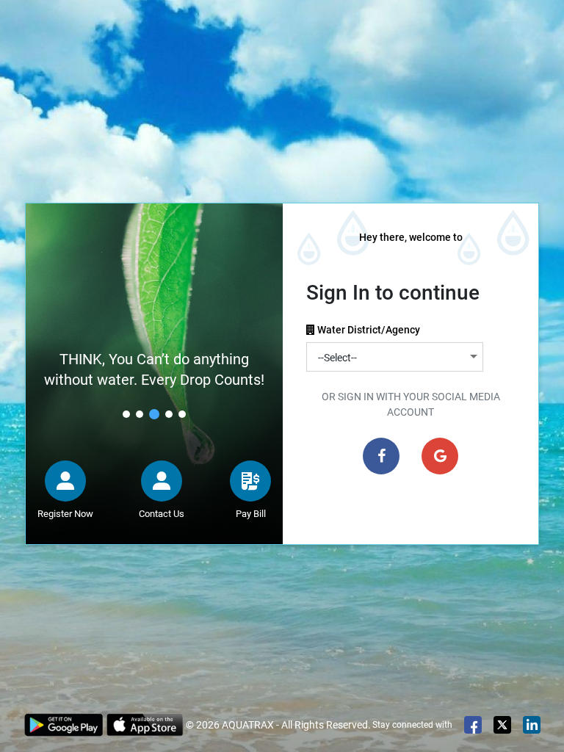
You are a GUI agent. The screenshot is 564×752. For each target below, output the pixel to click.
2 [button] (139, 414)
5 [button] (182, 414)
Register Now (65, 513)
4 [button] (169, 414)
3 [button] (154, 414)
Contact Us (161, 513)
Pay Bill (251, 513)
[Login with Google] (440, 456)
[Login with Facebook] (381, 456)
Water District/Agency (371, 330)
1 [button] (126, 414)
